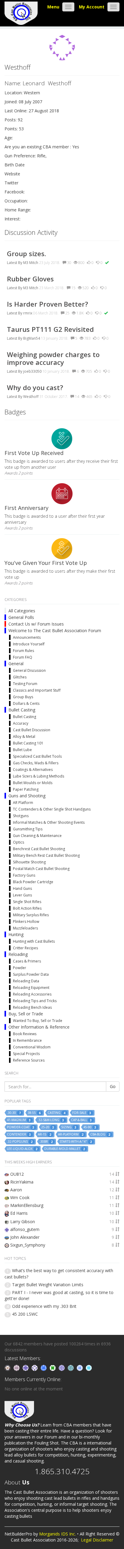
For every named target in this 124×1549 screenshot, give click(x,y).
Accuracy (20, 723)
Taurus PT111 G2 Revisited (50, 329)
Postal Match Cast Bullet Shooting (41, 868)
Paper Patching (26, 789)
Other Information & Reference (39, 1027)
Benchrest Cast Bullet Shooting (39, 848)
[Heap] (53, 1367)
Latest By (14, 262)
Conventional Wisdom (32, 1047)
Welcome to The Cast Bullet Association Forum (54, 630)
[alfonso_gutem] (26, 1367)
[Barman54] (89, 1367)
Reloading (18, 954)
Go (113, 1086)
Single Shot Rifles (27, 901)
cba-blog (100, 1134)
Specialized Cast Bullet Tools (37, 756)
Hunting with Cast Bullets (34, 941)
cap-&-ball (81, 1120)
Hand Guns (22, 888)
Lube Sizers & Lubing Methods (38, 776)
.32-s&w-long (51, 1120)
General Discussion (29, 670)
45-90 (89, 1127)
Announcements (27, 637)
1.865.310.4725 (62, 1471)
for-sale (81, 1113)
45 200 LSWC (25, 1314)
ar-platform (70, 1134)
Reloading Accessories (32, 994)
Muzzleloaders (25, 928)
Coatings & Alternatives (33, 769)
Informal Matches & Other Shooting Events (49, 822)
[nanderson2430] (71, 1367)
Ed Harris (19, 1213)
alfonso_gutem (24, 1229)
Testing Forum (25, 683)
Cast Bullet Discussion (31, 729)
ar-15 (44, 1134)
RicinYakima (21, 1182)
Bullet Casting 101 (28, 743)
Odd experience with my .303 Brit (44, 1306)
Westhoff (31, 396)
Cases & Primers (27, 961)
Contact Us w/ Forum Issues (36, 624)
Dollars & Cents (26, 703)
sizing (68, 1127)
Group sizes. (28, 253)
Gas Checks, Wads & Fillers (35, 762)
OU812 (17, 1174)
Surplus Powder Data (31, 974)
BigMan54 (31, 338)
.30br (46, 1141)
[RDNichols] (35, 1367)
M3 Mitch (30, 262)
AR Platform (23, 802)
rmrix (27, 313)
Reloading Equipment (31, 987)
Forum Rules (23, 650)
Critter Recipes (25, 947)
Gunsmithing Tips (27, 829)
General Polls (21, 617)
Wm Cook (19, 1197)
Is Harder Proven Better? (47, 303)
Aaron (16, 1190)
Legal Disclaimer (97, 1540)
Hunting (15, 934)
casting (56, 1113)
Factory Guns (24, 875)
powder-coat (20, 1127)
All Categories (21, 611)
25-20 (47, 1127)
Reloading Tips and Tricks (35, 1000)
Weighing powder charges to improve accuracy (53, 358)
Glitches (19, 677)
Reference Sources (29, 1060)
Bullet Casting (21, 710)
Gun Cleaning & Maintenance (37, 835)
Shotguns (21, 815)
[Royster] (44, 1367)
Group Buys (23, 696)
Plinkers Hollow (26, 921)
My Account (91, 7)
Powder (19, 967)
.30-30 (14, 1113)
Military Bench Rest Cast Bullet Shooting (46, 855)
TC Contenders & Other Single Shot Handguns (52, 809)
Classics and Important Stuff (36, 690)
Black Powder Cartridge (33, 881)
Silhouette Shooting (29, 862)
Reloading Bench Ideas (32, 1007)
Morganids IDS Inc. (57, 1534)
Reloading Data (26, 981)
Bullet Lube (22, 749)
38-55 (34, 1113)
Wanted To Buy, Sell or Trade (37, 1020)
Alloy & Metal (24, 736)
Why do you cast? (35, 387)
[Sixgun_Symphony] (8, 1367)
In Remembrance (27, 1040)
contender (19, 1134)
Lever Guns (22, 895)
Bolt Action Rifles (27, 908)
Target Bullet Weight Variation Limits (47, 1284)
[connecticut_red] (62, 1367)
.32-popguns (20, 1141)
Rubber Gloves (30, 278)
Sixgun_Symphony (27, 1245)
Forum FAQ (22, 657)
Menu (53, 7)
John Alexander (24, 1237)
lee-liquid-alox (22, 1149)
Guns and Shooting (26, 796)
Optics (18, 842)
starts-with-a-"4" (76, 1141)
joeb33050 (32, 371)
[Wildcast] (80, 1367)
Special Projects (26, 1053)
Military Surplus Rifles (31, 914)
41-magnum (19, 1120)
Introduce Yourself (29, 644)
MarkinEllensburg (26, 1205)
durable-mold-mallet (64, 1149)
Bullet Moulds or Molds (32, 782)
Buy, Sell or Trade (25, 1014)
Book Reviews (24, 1033)
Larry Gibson (22, 1221)
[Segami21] (17, 1367)
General (15, 663)
